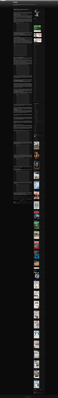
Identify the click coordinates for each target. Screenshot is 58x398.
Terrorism (35, 96)
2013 (35, 127)
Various (34, 101)
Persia (34, 82)
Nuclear (34, 79)
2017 (35, 109)
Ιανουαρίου (36, 118)
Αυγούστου (36, 113)
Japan (34, 71)
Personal (35, 83)
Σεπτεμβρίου (36, 112)
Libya (34, 75)
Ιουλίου (36, 114)
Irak (34, 68)
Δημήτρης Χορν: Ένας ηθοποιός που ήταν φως (21, 9)
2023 (35, 104)
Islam (34, 69)
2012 (35, 128)
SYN (34, 94)
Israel (34, 70)
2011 (35, 129)
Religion (34, 89)
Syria (34, 95)
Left (34, 74)
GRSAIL (15, 2)
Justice (34, 72)
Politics (34, 86)
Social (34, 92)
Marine (34, 76)
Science (34, 90)
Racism (34, 88)
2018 (35, 108)
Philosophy (35, 84)
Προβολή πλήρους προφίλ (38, 135)
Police (34, 85)
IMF (34, 66)
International (35, 67)
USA (34, 100)
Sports (34, 93)
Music (34, 77)
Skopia (34, 91)
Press (34, 87)
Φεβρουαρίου (36, 117)
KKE (34, 73)
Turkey (34, 97)
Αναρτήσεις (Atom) (24, 200)
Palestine (35, 80)
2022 (35, 105)
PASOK (34, 81)
